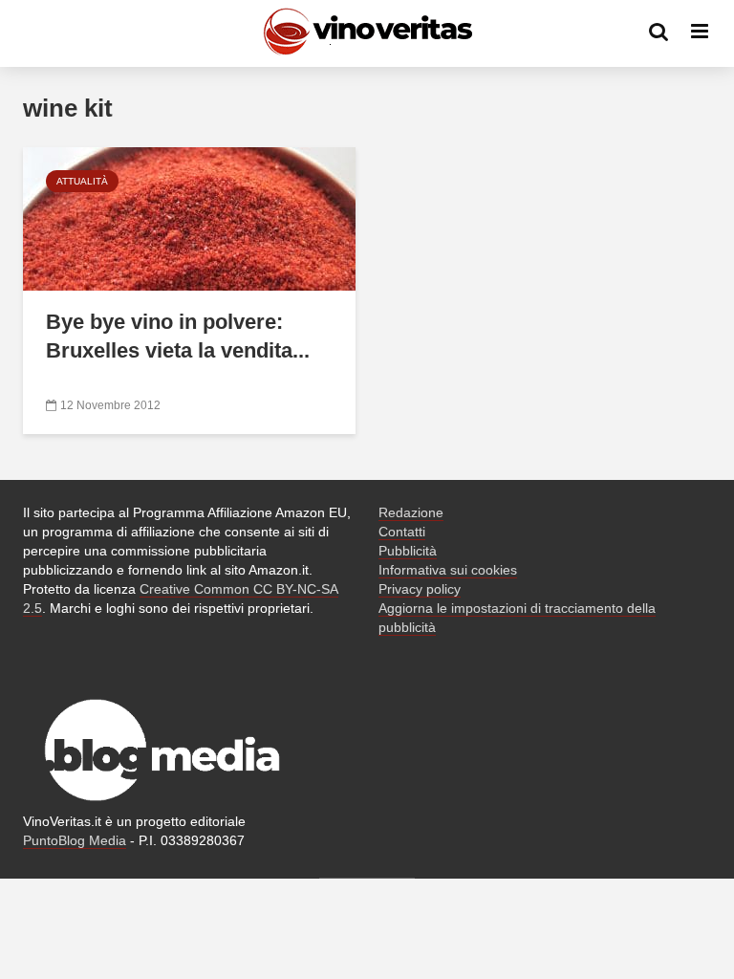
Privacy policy (419, 589)
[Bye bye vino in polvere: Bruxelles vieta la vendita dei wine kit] (189, 217)
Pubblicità (407, 550)
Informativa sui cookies (447, 569)
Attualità (82, 181)
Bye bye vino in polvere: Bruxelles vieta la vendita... (178, 336)
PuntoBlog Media (74, 840)
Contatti (401, 531)
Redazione (410, 512)
